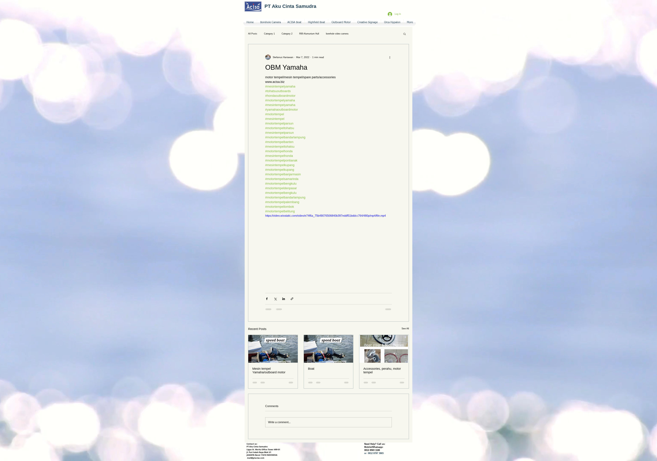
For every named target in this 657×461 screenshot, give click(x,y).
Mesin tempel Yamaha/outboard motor (268, 370)
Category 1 (269, 33)
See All (405, 328)
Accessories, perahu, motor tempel (382, 370)
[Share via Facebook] (266, 298)
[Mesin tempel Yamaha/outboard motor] (273, 349)
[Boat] (328, 349)
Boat (311, 368)
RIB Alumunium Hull (309, 33)
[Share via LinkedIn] (283, 298)
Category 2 (287, 33)
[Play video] (328, 249)
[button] (367, 22)
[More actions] (390, 57)
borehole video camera (337, 33)
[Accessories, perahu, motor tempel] (384, 349)
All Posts (252, 33)
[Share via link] (292, 298)
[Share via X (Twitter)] (275, 298)
